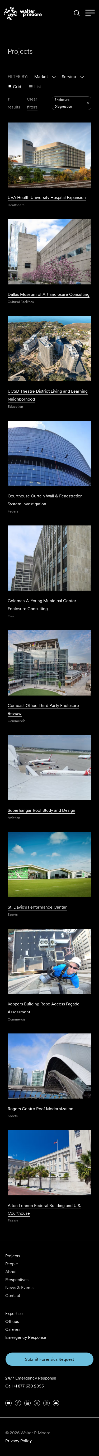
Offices (12, 1321)
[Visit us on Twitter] (37, 1403)
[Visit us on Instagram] (46, 1403)
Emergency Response (25, 1337)
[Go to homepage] (23, 13)
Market (41, 76)
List (37, 86)
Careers (12, 1329)
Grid (17, 86)
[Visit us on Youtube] (8, 1403)
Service (69, 76)
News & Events (19, 1287)
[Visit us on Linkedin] (27, 1403)
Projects (12, 1255)
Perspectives (17, 1279)
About (11, 1271)
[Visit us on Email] (56, 1403)
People (11, 1263)
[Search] (77, 13)
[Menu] (90, 13)
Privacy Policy (18, 1440)
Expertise (14, 1313)
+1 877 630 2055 (29, 1386)
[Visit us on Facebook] (18, 1403)
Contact (12, 1295)
